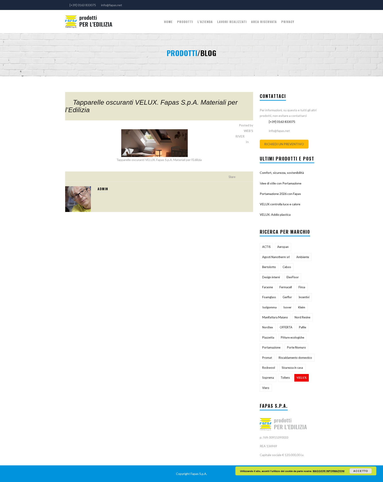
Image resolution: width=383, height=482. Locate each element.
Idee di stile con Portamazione (280, 183)
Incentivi (304, 297)
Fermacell (285, 287)
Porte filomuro (296, 347)
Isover (287, 307)
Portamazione (271, 347)
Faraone (267, 287)
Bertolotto (269, 267)
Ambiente (302, 257)
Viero (265, 388)
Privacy (287, 21)
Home (168, 21)
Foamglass (269, 297)
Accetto (360, 471)
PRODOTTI (185, 21)
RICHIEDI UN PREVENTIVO (284, 144)
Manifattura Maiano (275, 317)
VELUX (302, 377)
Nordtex (267, 327)
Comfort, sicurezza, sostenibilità (282, 172)
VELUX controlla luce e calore (280, 204)
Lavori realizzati (232, 21)
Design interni (271, 277)
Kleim (301, 307)
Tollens (285, 377)
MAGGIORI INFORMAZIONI (328, 471)
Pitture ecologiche (292, 337)
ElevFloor (293, 277)
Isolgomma (269, 307)
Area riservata (264, 21)
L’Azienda (205, 21)
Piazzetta (268, 337)
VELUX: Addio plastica (275, 214)
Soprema (268, 377)
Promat (267, 357)
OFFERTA (286, 327)
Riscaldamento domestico (295, 357)
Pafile (302, 327)
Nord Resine (302, 317)
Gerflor (287, 297)
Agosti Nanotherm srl (276, 257)
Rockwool (268, 367)
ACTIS (266, 247)
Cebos (287, 267)
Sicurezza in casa (292, 367)
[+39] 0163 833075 (282, 121)
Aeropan (283, 247)
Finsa (302, 287)
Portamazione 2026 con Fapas (280, 194)
